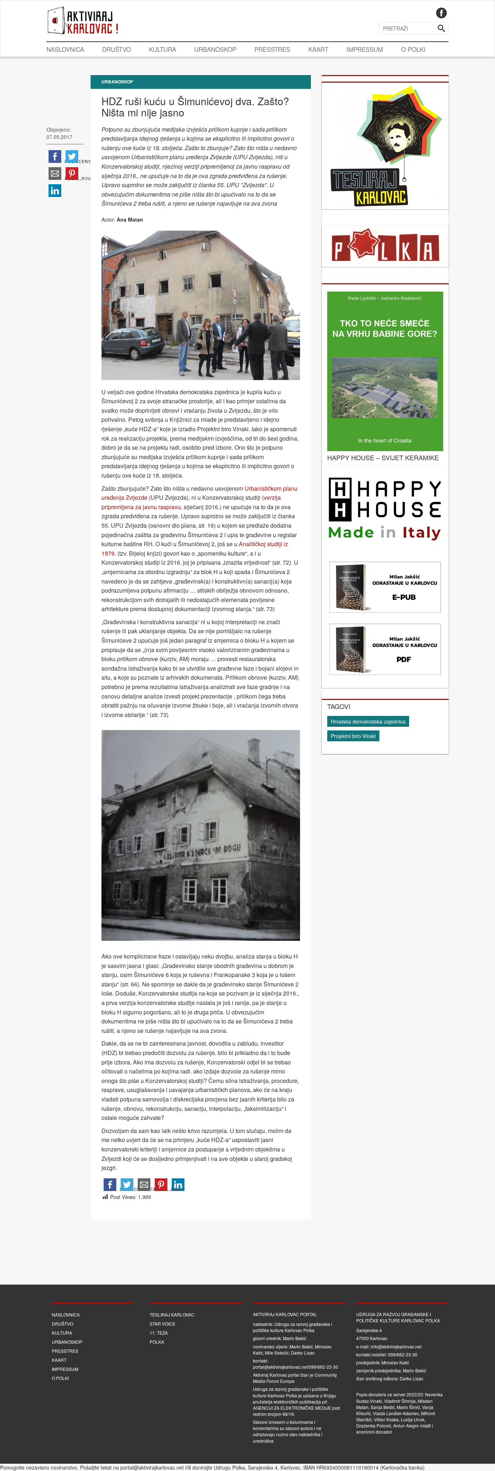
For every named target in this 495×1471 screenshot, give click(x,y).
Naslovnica (65, 49)
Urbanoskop (215, 49)
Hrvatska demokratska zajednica (368, 721)
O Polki (413, 49)
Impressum (364, 49)
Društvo (116, 49)
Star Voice (162, 1323)
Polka (157, 1342)
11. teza (159, 1333)
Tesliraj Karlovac (172, 1314)
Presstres (272, 49)
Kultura (162, 49)
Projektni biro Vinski (353, 735)
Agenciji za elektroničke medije (292, 1408)
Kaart (318, 49)
